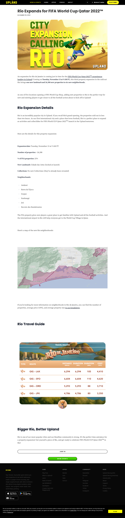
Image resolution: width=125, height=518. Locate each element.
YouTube (85, 483)
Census (62, 2)
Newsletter (86, 473)
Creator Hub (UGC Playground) (47, 489)
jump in (62, 451)
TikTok (84, 488)
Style (63, 478)
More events (62, 459)
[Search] (87, 2)
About (70, 2)
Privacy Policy (107, 488)
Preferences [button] (10, 512)
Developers (45, 486)
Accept (115, 511)
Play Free (45, 473)
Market (64, 473)
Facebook (85, 486)
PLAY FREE (113, 2)
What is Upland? (47, 475)
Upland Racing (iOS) (109, 473)
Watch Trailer (99, 2)
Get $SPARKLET (47, 483)
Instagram (86, 491)
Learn (46, 2)
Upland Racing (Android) (110, 475)
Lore (63, 475)
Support (105, 483)
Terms (105, 486)
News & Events (35, 2)
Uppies (54, 2)
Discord (85, 475)
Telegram (85, 480)
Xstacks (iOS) (106, 478)
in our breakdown (72, 308)
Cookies (105, 491)
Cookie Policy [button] (73, 510)
